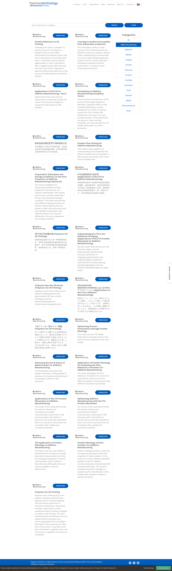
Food (129, 90)
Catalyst (128, 60)
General (128, 95)
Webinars (111, 4)
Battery (129, 54)
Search (114, 25)
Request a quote (169, 273)
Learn (85, 4)
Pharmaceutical (128, 105)
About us (120, 4)
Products (76, 4)
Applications (94, 4)
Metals (128, 100)
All (129, 40)
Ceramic (128, 75)
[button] (139, 4)
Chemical (128, 70)
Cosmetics (128, 85)
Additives (128, 49)
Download (60, 35)
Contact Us (130, 4)
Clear (133, 25)
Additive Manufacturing (128, 45)
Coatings (128, 80)
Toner (128, 111)
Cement (128, 65)
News (103, 4)
